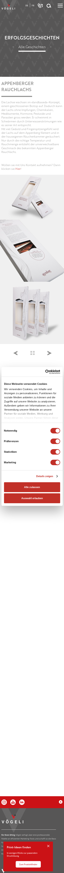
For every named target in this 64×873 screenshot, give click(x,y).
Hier (18, 168)
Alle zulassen (32, 487)
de (26, 5)
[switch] (55, 441)
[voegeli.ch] (9, 7)
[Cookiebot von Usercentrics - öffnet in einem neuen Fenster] (45, 372)
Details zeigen (44, 476)
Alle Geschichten (32, 46)
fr (33, 5)
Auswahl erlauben (32, 498)
